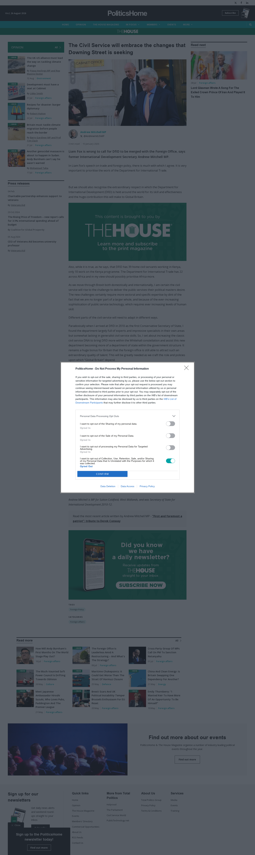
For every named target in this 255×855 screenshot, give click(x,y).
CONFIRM (102, 474)
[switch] (170, 423)
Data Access (127, 486)
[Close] (187, 369)
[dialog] (127, 427)
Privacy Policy (147, 486)
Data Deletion (107, 486)
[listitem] (127, 416)
